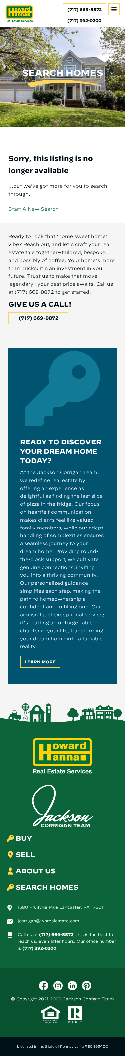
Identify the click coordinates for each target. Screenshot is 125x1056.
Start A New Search (33, 209)
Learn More (40, 661)
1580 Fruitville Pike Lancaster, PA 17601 (60, 907)
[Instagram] (58, 985)
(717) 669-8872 (84, 9)
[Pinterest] (86, 985)
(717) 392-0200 (39, 948)
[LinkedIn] (72, 985)
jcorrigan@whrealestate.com (48, 920)
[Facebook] (43, 985)
